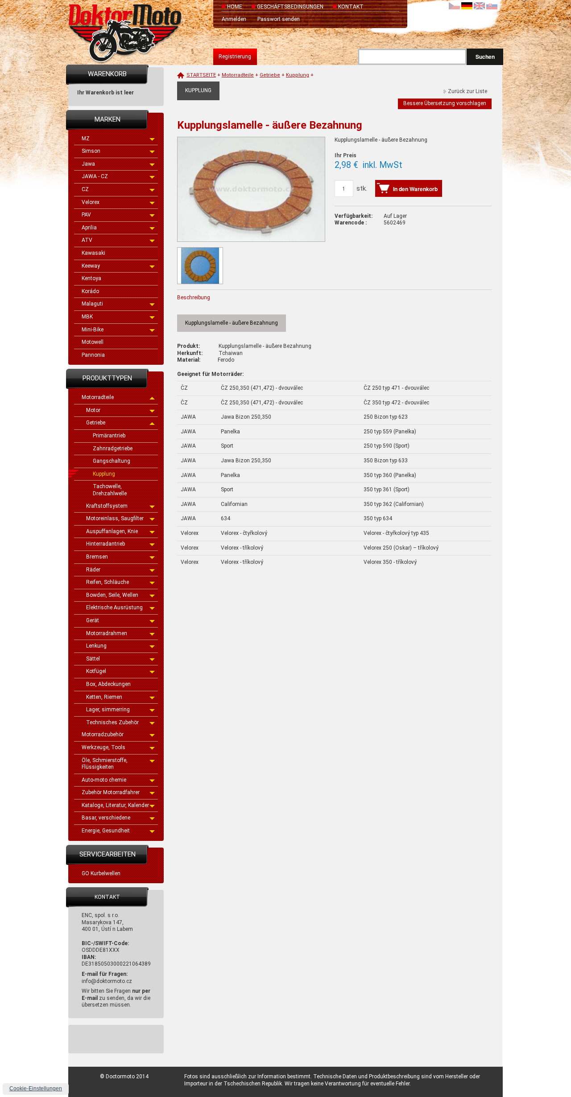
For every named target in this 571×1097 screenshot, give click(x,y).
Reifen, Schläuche (107, 582)
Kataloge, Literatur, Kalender (115, 805)
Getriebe (95, 423)
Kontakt (351, 7)
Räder (93, 570)
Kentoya (91, 278)
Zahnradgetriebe (112, 448)
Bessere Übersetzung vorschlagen (444, 103)
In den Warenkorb (415, 189)
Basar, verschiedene (106, 818)
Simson (91, 151)
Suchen (485, 57)
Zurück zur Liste (467, 91)
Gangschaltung (111, 461)
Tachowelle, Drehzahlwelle (110, 490)
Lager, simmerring (108, 709)
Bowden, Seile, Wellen (112, 595)
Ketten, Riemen (104, 697)
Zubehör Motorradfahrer (111, 792)
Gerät (92, 620)
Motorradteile (98, 397)
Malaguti (92, 304)
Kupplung (104, 474)
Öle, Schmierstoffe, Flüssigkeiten (105, 764)
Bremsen (97, 557)
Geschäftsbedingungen (290, 7)
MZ (86, 138)
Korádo (90, 291)
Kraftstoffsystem (107, 506)
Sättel (93, 659)
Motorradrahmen (106, 633)
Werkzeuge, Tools (103, 747)
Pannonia (93, 355)
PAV (86, 215)
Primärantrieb (109, 435)
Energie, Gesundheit (106, 831)
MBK (87, 317)
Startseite (201, 75)
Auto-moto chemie (104, 780)
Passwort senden (278, 19)
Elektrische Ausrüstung (114, 607)
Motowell (92, 342)
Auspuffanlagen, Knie (112, 531)
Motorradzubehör (103, 734)
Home (234, 7)
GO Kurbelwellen (101, 873)
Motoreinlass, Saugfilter (115, 518)
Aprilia (89, 227)
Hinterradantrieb (105, 544)
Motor (93, 410)
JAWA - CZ (95, 176)
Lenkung (96, 646)
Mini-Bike (92, 329)
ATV (87, 240)
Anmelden (234, 19)
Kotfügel (96, 671)
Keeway (91, 266)
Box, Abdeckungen (108, 684)
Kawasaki (93, 253)
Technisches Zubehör (112, 722)
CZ (85, 189)
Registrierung (235, 56)
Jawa (88, 164)
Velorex (90, 202)
